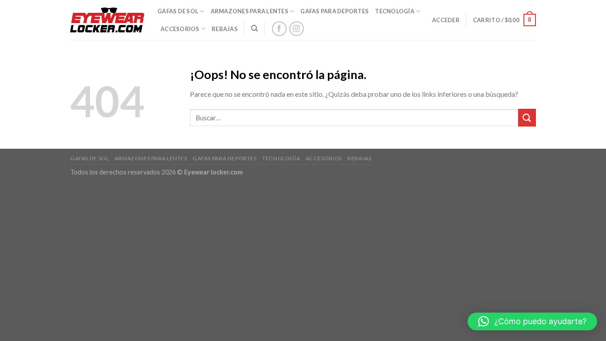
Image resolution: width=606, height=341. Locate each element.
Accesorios (180, 28)
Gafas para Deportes (334, 11)
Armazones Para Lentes (249, 11)
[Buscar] (254, 28)
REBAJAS (225, 28)
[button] (532, 321)
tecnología (394, 11)
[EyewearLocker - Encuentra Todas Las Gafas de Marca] (107, 20)
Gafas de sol (177, 11)
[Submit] (527, 117)
